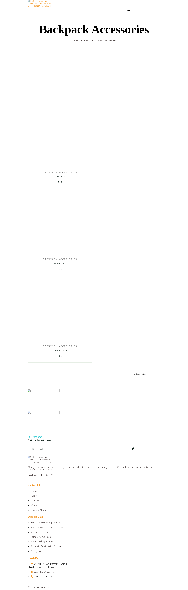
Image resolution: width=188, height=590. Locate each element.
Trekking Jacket (60, 350)
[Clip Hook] (60, 137)
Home (75, 40)
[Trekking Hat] (60, 224)
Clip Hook (60, 176)
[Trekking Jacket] (60, 311)
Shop (86, 40)
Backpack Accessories (60, 172)
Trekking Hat (60, 263)
